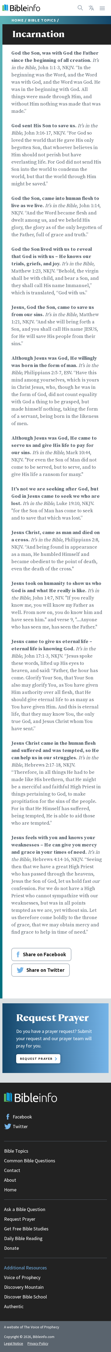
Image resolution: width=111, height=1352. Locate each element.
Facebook (22, 1117)
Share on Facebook (44, 954)
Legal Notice (13, 1343)
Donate (11, 1248)
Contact (12, 1170)
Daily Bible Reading (23, 1238)
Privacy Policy (37, 1343)
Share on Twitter (45, 970)
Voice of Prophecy (22, 1277)
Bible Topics (42, 20)
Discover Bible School (25, 1297)
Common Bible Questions (29, 1160)
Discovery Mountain (24, 1287)
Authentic (13, 1306)
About (10, 1180)
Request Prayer (36, 1058)
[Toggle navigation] (102, 7)
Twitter (20, 1126)
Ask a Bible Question (24, 1209)
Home (18, 20)
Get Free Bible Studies (26, 1229)
